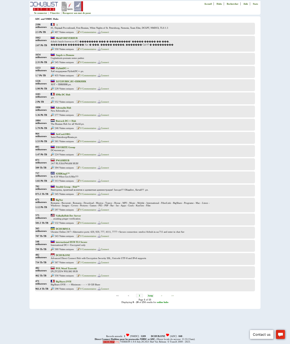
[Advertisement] (145, 323)
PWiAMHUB (62, 160)
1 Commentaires (88, 167)
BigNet (59, 200)
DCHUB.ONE (63, 255)
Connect (105, 32)
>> (172, 295)
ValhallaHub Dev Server (68, 215)
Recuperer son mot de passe (77, 13)
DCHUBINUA (63, 229)
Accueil (208, 4)
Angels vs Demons (65, 55)
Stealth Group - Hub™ (67, 186)
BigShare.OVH (63, 281)
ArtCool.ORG (63, 134)
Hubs (219, 4)
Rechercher (232, 4)
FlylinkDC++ (62, 68)
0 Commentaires (88, 62)
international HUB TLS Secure (71, 242)
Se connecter (40, 13)
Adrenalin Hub (63, 107)
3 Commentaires (88, 75)
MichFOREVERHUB (66, 38)
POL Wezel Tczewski (66, 268)
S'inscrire (55, 13)
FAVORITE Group (65, 147)
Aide (245, 4)
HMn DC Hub (63, 94)
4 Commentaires (88, 32)
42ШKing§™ (63, 173)
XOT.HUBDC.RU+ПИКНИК (71, 81)
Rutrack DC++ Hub (66, 121)
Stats (255, 4)
